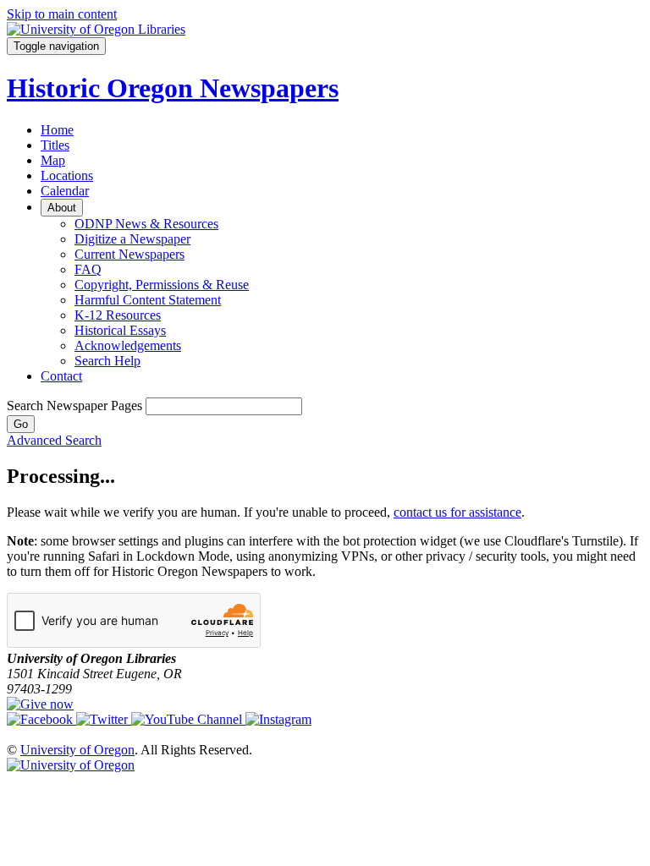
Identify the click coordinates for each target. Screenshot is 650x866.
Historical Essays (120, 330)
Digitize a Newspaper (132, 239)
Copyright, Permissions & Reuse (161, 284)
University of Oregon (77, 750)
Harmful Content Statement (147, 300)
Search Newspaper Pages (74, 405)
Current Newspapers (129, 254)
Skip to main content (62, 14)
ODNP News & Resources (146, 223)
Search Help (107, 361)
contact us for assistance (457, 512)
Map (53, 160)
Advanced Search (54, 440)
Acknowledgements (127, 345)
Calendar (65, 191)
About (61, 207)
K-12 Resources (117, 315)
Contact (61, 376)
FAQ (88, 269)
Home (57, 130)
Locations (67, 175)
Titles (55, 145)
